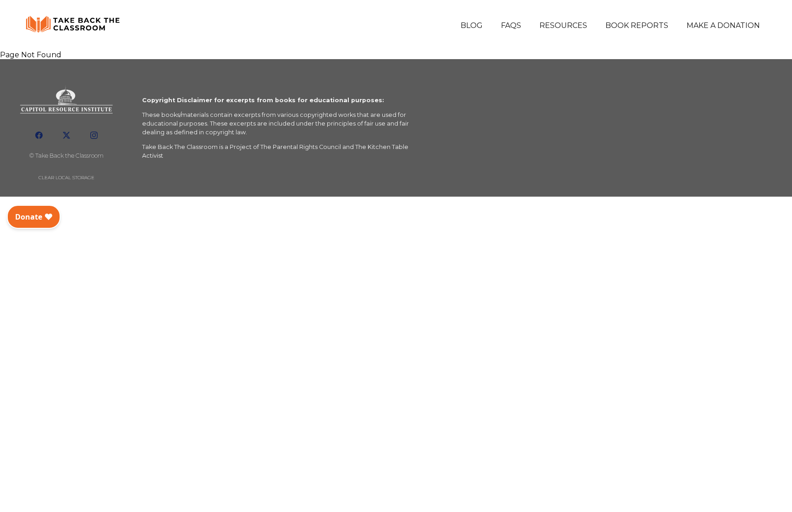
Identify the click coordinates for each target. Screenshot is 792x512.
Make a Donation (723, 25)
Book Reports (636, 25)
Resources (563, 25)
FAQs (511, 25)
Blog (472, 25)
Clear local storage (66, 178)
